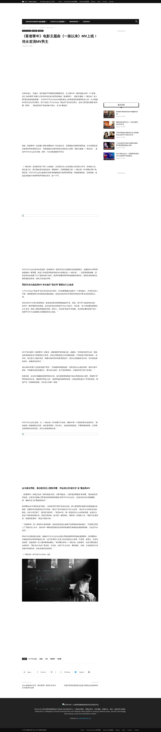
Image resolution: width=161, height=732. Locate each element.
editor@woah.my (85, 718)
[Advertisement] (60, 125)
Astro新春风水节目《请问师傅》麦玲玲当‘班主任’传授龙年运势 (39, 686)
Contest (105, 1)
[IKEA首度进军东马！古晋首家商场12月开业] (109, 125)
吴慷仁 (41, 659)
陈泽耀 (59, 659)
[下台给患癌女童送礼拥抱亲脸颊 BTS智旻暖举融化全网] (109, 146)
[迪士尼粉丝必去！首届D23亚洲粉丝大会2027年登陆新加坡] (109, 156)
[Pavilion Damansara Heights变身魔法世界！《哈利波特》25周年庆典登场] (109, 114)
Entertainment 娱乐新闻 (70, 1)
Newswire (73, 22)
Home (60, 1)
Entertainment (32, 28)
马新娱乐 (40, 30)
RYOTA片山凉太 (32, 659)
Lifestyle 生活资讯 (84, 1)
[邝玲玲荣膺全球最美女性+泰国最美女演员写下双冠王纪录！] (109, 135)
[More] (89, 672)
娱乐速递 (34, 30)
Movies (93, 1)
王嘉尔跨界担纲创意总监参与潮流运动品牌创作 (81, 685)
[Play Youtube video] (60, 580)
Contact (111, 1)
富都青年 (52, 659)
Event (99, 1)
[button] (136, 22)
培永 (46, 659)
